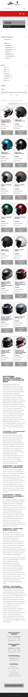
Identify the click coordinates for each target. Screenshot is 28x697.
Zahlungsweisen (14, 672)
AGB (14, 670)
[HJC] (2, 71)
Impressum (14, 666)
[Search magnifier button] (24, 8)
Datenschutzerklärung (14, 668)
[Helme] (2, 43)
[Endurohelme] (4, 47)
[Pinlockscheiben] (4, 56)
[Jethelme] (4, 51)
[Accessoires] (2, 39)
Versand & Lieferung (14, 674)
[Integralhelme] (4, 49)
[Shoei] (2, 80)
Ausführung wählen (7, 132)
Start (5, 26)
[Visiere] (4, 58)
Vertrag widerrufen (14, 685)
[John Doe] (2, 73)
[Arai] (2, 67)
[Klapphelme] (4, 53)
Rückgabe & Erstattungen (14, 675)
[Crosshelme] (4, 45)
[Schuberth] (2, 76)
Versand (5, 128)
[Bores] (2, 69)
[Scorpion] (2, 78)
